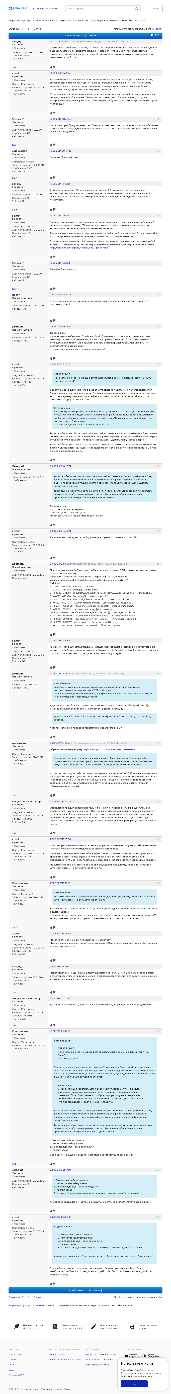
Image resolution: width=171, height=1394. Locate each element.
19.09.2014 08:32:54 (60, 119)
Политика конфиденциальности (64, 1359)
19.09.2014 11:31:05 (59, 215)
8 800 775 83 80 (94, 1354)
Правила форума (56, 1354)
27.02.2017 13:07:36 (60, 839)
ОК (134, 1383)
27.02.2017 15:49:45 (60, 933)
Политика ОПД (16, 1375)
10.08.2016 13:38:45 (60, 673)
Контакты (13, 1359)
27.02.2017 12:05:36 (60, 801)
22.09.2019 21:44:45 (61, 1169)
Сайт (14, 67)
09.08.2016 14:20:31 (60, 466)
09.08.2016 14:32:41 (60, 531)
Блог (11, 1364)
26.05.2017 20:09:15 (60, 998)
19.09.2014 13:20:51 (60, 263)
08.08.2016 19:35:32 (60, 326)
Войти (155, 8)
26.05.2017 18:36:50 (60, 966)
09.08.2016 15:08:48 (61, 563)
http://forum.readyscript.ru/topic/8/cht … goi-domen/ (79, 247)
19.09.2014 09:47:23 (60, 150)
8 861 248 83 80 (93, 1359)
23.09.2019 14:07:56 (60, 1217)
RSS (156, 35)
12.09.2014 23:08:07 (60, 41)
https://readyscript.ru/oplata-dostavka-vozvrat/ (109, 749)
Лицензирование (44, 20)
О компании (15, 1354)
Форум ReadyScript (20, 20)
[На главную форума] (18, 9)
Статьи (12, 1370)
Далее (37, 28)
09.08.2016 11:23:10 (60, 364)
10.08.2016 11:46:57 (60, 640)
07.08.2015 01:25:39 (60, 294)
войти (159, 28)
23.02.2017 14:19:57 (60, 743)
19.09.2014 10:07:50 (60, 183)
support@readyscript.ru (97, 1364)
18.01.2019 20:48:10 (60, 1031)
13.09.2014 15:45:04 (60, 73)
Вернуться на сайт (47, 8)
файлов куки (145, 1376)
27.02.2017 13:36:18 (60, 883)
